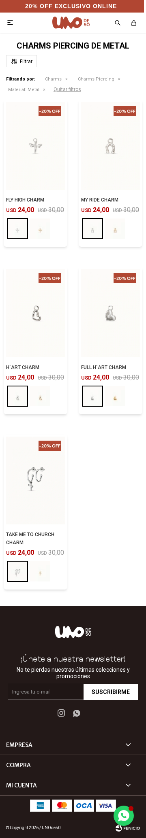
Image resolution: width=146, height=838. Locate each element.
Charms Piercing (96, 79)
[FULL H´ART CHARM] (92, 396)
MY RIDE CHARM (99, 200)
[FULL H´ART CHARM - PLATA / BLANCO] (110, 313)
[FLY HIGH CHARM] (17, 229)
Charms (53, 79)
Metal (23, 89)
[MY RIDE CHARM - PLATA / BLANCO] (110, 146)
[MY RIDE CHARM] (92, 229)
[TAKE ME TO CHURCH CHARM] (17, 571)
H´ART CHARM (22, 367)
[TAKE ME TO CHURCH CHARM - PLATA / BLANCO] (35, 481)
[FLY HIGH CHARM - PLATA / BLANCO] (35, 146)
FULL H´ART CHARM (103, 367)
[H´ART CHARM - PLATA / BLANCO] (35, 313)
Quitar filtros (67, 89)
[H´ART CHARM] (17, 396)
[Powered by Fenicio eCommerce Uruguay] (128, 828)
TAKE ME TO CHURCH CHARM (30, 538)
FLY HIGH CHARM (25, 200)
